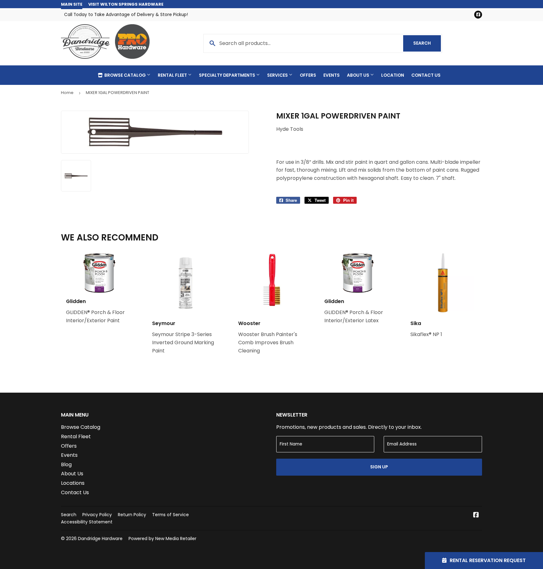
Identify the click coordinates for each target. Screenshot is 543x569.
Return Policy (132, 514)
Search (427, 43)
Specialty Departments (227, 75)
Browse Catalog (125, 75)
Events (331, 75)
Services (278, 75)
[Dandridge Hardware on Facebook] (476, 515)
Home (67, 93)
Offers (308, 75)
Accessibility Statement (86, 522)
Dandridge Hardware (100, 538)
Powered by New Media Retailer (162, 538)
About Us (358, 75)
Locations (73, 483)
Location (392, 75)
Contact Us (426, 75)
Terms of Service (170, 514)
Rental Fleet (173, 75)
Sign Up (379, 467)
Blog (66, 464)
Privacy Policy (97, 514)
